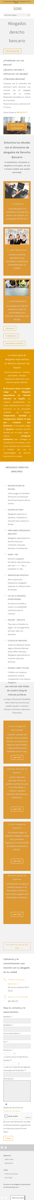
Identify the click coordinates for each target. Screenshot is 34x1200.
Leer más (17, 757)
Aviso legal (8, 1178)
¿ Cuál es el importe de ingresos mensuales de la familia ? (16, 1069)
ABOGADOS (9, 1163)
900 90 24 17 (22, 112)
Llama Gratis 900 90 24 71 (12, 1)
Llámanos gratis (12, 51)
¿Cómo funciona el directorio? (17, 126)
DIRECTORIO (9, 1159)
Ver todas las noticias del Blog (17, 946)
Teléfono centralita (16, 980)
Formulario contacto (14, 343)
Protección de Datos (12, 1111)
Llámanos (9, 328)
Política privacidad (11, 1174)
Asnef (17, 565)
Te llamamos (11, 336)
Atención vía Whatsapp (18, 997)
